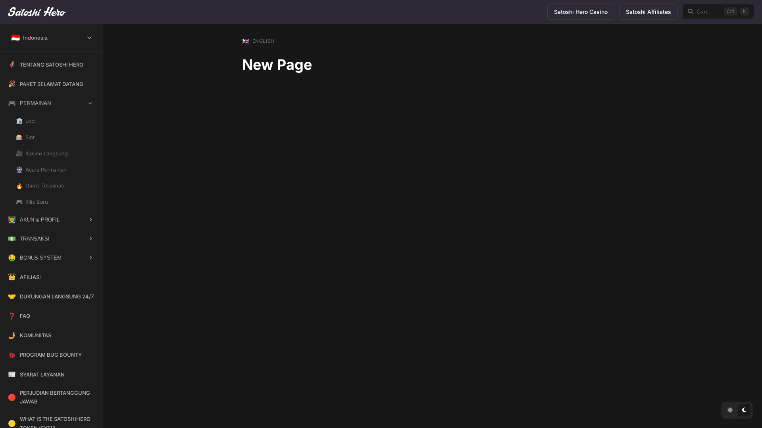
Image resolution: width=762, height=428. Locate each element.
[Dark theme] (744, 410)
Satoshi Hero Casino (581, 11)
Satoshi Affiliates (648, 11)
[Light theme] (730, 410)
